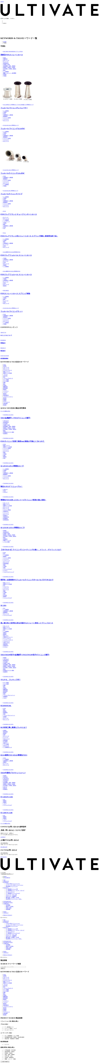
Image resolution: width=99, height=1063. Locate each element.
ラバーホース (6, 402)
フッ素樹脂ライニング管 (12, 889)
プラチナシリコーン (8, 396)
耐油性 (4, 404)
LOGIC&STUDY (7, 901)
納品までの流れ (9, 906)
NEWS (2, 1)
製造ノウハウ (6, 371)
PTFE (4, 364)
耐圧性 (4, 393)
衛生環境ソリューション (12, 886)
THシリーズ (6, 367)
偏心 (4, 384)
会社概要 (8, 905)
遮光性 (4, 398)
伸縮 (4, 382)
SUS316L (5, 375)
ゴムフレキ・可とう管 (11, 894)
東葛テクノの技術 (7, 373)
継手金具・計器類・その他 (12, 897)
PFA (4, 377)
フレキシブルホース (8, 378)
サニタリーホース (7, 370)
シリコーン (6, 391)
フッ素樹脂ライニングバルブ (13, 893)
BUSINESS (5, 882)
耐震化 (4, 389)
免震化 (4, 385)
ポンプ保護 (6, 379)
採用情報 (8, 909)
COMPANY (6, 903)
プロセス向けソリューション (13, 883)
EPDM (4, 400)
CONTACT (5, 912)
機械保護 (5, 386)
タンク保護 (6, 381)
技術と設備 (8, 907)
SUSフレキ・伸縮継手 (11, 896)
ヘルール (5, 374)
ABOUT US (6, 881)
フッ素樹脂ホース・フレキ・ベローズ (15, 890)
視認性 (4, 399)
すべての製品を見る (5, 411)
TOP (4, 880)
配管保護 (5, 388)
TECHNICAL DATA (8, 902)
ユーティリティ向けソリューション (14, 885)
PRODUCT (5, 887)
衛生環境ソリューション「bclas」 (14, 899)
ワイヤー (5, 392)
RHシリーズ (6, 368)
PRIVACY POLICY (7, 915)
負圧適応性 (6, 395)
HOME (4, 41)
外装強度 (5, 403)
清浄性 (4, 366)
